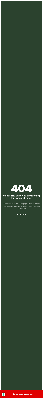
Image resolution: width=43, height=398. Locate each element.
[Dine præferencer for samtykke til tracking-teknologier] (3, 394)
